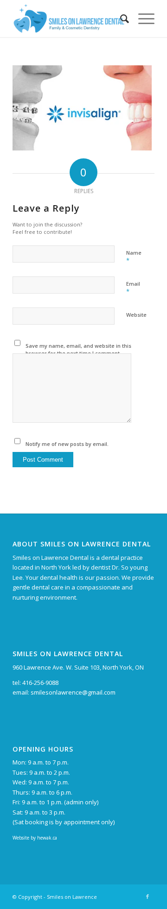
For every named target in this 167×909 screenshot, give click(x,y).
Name (133, 257)
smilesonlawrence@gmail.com (73, 692)
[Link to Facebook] (147, 896)
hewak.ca (47, 837)
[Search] (120, 18)
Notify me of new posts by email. (67, 443)
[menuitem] (120, 18)
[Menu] (141, 18)
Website (136, 314)
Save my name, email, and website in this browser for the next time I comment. (78, 349)
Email (133, 288)
